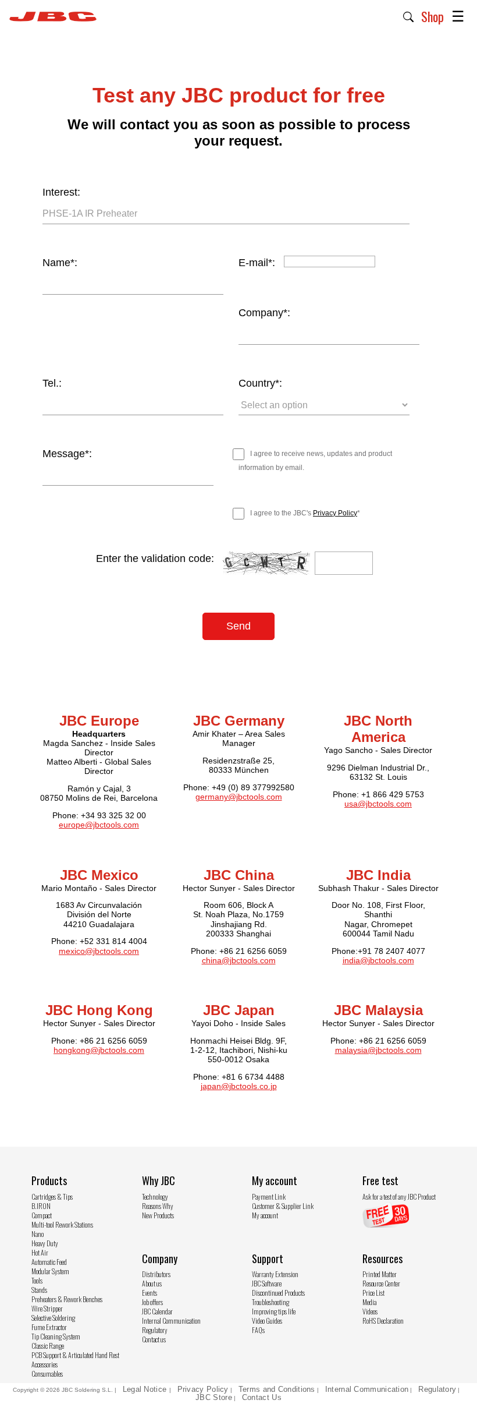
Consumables (47, 1373)
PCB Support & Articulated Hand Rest (75, 1355)
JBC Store (213, 1397)
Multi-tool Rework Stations (62, 1224)
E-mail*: (256, 262)
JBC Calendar (157, 1311)
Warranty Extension (275, 1274)
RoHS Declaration (383, 1320)
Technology (155, 1196)
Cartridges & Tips (52, 1196)
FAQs (258, 1330)
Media (369, 1302)
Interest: (61, 192)
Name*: (59, 262)
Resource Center (381, 1283)
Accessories (44, 1364)
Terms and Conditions (276, 1389)
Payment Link (269, 1196)
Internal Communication (171, 1320)
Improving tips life (274, 1311)
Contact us (154, 1339)
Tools (36, 1280)
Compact (41, 1215)
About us (152, 1283)
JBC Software (267, 1283)
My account (265, 1215)
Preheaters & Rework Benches (66, 1299)
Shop (432, 16)
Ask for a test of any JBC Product (399, 1196)
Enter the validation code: (155, 558)
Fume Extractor (49, 1327)
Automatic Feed (49, 1262)
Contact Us (262, 1397)
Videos (370, 1311)
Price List (373, 1293)
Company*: (264, 313)
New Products (158, 1215)
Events (149, 1293)
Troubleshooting (270, 1302)
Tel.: (52, 383)
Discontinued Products (278, 1293)
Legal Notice (146, 1389)
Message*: (67, 453)
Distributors (156, 1274)
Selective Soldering (53, 1318)
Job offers (152, 1302)
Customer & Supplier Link (283, 1206)
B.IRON (41, 1206)
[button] (409, 16)
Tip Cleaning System (55, 1336)
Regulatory (155, 1330)
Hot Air (39, 1252)
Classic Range (47, 1346)
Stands (39, 1290)
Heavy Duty (44, 1243)
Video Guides (267, 1320)
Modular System (50, 1271)
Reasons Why (157, 1206)
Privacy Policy (335, 513)
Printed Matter (379, 1274)
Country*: (260, 383)
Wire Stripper (47, 1308)
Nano (37, 1234)
